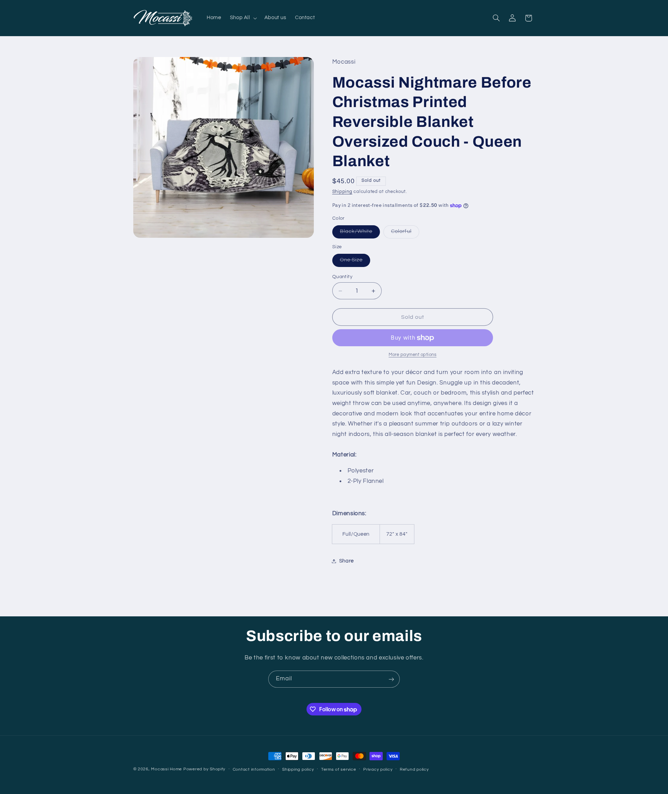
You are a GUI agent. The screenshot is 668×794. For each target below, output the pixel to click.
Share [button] (346, 561)
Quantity (342, 276)
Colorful (405, 233)
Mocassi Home (166, 769)
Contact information (254, 769)
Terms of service (338, 769)
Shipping (342, 191)
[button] (242, 18)
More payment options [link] (413, 355)
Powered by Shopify (204, 769)
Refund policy (414, 769)
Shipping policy (298, 769)
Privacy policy (377, 769)
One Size (355, 262)
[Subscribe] (391, 679)
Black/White (360, 233)
